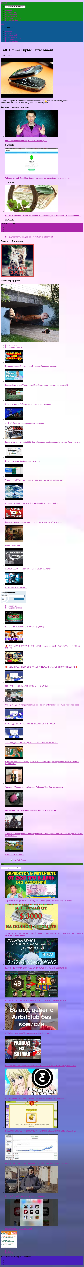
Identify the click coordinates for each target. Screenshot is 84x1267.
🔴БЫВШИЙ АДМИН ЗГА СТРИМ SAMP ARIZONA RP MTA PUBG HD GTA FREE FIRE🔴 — (42, 667)
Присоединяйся (11, 20)
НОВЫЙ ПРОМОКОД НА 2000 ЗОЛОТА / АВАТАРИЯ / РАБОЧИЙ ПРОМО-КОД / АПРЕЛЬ (41, 1131)
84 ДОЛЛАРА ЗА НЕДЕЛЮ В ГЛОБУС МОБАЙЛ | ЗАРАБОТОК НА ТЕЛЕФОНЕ (37, 1163)
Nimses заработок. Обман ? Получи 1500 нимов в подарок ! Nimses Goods (35, 1098)
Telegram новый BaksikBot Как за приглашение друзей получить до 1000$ (37, 178)
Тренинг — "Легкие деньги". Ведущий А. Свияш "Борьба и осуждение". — (35, 787)
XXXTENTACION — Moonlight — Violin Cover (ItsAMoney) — (29, 569)
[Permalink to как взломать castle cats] (14, 851)
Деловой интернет (9, 592)
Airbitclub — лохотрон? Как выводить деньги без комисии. (28, 1033)
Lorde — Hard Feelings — (15, 545)
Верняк (4, 3)
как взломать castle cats (14, 855)
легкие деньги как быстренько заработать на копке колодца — (30, 810)
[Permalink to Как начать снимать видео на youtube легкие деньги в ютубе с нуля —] (14, 518)
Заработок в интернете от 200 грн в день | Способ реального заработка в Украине (38, 901)
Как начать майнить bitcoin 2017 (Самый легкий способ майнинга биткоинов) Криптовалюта (42, 442)
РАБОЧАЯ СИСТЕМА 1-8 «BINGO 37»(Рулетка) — (25, 627)
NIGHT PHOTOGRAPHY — (16, 588)
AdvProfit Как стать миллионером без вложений (24, 423)
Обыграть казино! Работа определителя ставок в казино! (28, 404)
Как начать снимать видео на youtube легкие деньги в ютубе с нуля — (33, 522)
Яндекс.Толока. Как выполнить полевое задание (25, 1196)
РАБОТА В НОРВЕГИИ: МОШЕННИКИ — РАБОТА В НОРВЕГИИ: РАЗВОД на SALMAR (40, 1066)
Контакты (9, 1253)
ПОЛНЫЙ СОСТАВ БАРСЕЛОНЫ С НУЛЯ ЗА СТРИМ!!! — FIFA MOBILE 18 (35, 1001)
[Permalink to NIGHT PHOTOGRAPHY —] (14, 584)
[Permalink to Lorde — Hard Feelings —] (14, 542)
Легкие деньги (11, 16)
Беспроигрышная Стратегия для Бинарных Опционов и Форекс (31, 366)
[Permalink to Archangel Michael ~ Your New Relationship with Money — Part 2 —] (14, 499)
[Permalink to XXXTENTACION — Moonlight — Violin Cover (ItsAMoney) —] (14, 565)
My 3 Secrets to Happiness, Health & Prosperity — (26, 141)
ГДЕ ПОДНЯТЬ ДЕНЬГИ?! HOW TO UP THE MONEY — (27, 686)
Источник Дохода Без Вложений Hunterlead (22, 461)
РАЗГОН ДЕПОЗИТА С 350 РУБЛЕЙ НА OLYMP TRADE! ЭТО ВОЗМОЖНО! (36, 968)
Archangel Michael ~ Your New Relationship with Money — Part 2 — (31, 503)
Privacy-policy (10, 1251)
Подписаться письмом (13, 601)
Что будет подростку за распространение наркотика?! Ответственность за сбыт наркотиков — (43, 705)
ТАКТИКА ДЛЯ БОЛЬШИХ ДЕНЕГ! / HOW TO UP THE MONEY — (31, 743)
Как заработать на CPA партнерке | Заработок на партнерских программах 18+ (37, 385)
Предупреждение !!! (13, 18)
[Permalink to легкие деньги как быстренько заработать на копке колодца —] (14, 807)
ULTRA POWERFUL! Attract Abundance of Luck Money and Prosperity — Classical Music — (43, 216)
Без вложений (11, 14)
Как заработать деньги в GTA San (18, 1229)
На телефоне (10, 12)
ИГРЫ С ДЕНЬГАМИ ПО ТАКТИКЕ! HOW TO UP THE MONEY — (31, 724)
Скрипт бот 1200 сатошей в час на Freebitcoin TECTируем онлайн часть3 (35, 480)
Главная (8, 10)
